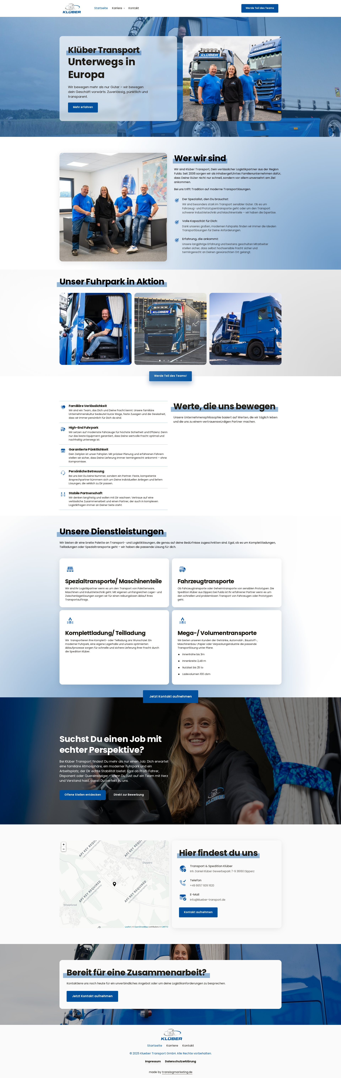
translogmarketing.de (177, 1072)
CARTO (164, 926)
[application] (114, 884)
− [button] (64, 849)
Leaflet (128, 926)
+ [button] (64, 844)
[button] (273, 329)
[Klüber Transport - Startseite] (70, 8)
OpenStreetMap (141, 926)
